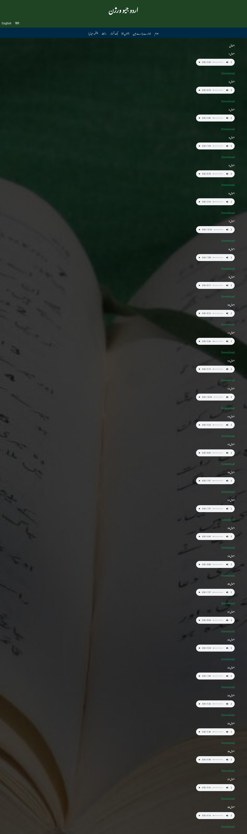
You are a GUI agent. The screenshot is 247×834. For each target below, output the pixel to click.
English (6, 22)
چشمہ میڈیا (93, 32)
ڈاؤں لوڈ (125, 32)
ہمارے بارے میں (142, 32)
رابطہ (104, 32)
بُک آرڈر (114, 32)
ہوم (157, 32)
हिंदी (17, 22)
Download (228, 72)
